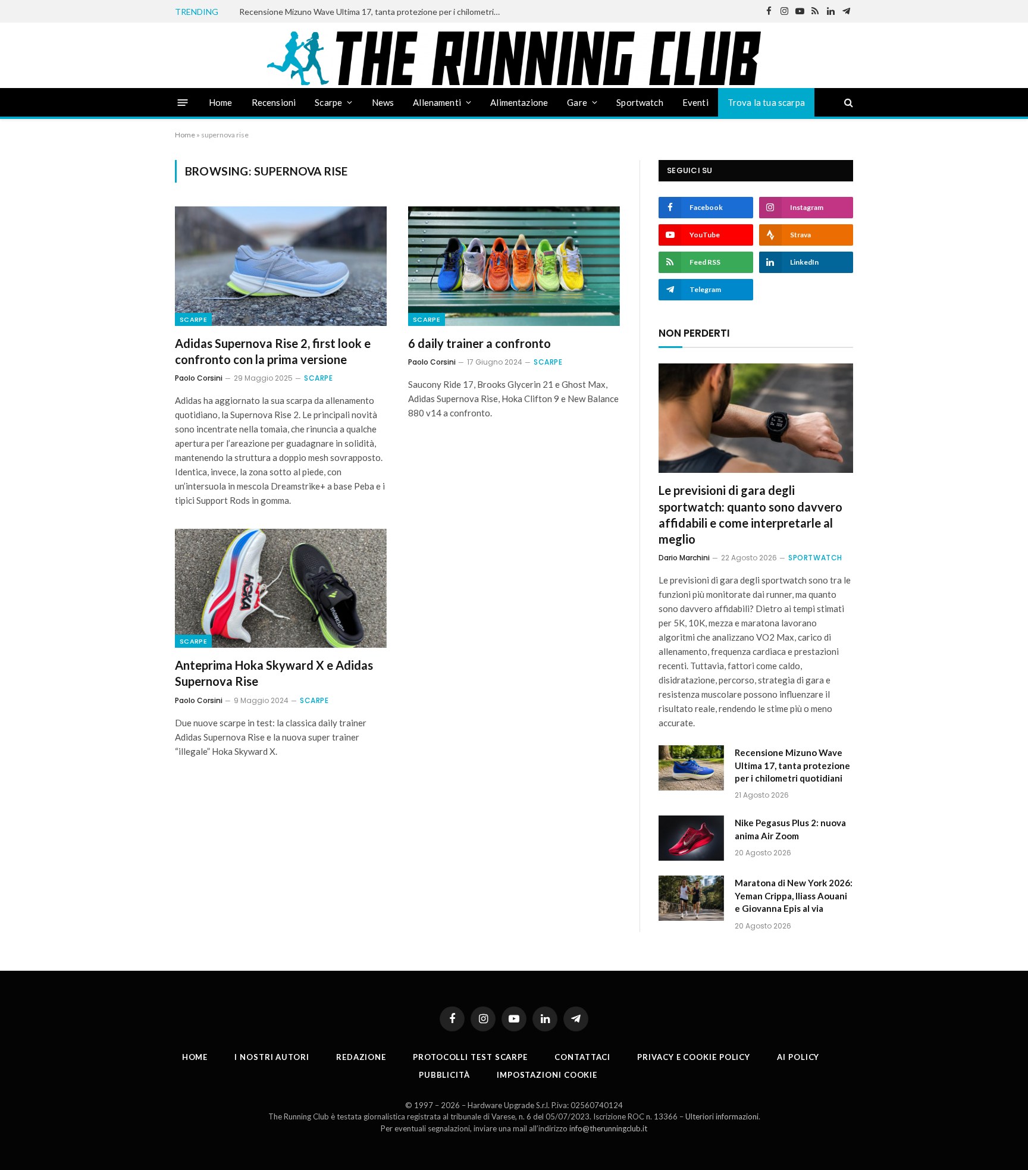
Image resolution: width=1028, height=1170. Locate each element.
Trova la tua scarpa (766, 102)
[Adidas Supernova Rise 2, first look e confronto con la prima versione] (281, 265)
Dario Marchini (684, 558)
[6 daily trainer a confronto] (514, 265)
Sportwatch (639, 102)
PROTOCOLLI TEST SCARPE (470, 1057)
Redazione (361, 1057)
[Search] (847, 102)
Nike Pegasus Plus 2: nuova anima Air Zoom (790, 828)
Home (221, 102)
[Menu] (183, 102)
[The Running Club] (514, 58)
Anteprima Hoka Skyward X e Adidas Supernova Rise (274, 673)
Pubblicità (444, 1075)
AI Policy (798, 1057)
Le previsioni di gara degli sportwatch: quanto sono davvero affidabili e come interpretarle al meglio (750, 514)
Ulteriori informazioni (722, 1116)
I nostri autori (271, 1057)
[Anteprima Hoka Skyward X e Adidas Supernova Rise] (281, 588)
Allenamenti (437, 102)
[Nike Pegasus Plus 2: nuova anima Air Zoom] (691, 838)
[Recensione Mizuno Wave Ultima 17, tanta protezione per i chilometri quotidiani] (691, 768)
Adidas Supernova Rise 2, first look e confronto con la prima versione (273, 351)
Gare (577, 102)
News (383, 102)
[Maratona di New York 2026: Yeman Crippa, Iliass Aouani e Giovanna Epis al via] (691, 898)
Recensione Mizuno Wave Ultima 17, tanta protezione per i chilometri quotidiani (373, 12)
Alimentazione (519, 102)
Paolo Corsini (198, 378)
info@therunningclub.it (608, 1128)
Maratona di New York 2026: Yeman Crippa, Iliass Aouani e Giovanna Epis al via (794, 895)
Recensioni (274, 102)
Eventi (695, 102)
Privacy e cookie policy (693, 1057)
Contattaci (582, 1057)
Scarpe (328, 102)
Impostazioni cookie (547, 1075)
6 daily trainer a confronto (479, 343)
